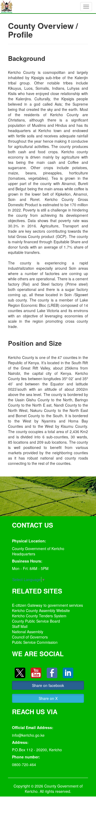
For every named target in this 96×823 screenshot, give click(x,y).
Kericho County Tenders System (39, 615)
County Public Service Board (36, 621)
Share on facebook (48, 685)
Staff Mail (19, 626)
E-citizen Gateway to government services (47, 605)
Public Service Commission (35, 642)
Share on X (48, 698)
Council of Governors (30, 637)
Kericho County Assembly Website (41, 610)
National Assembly (27, 631)
